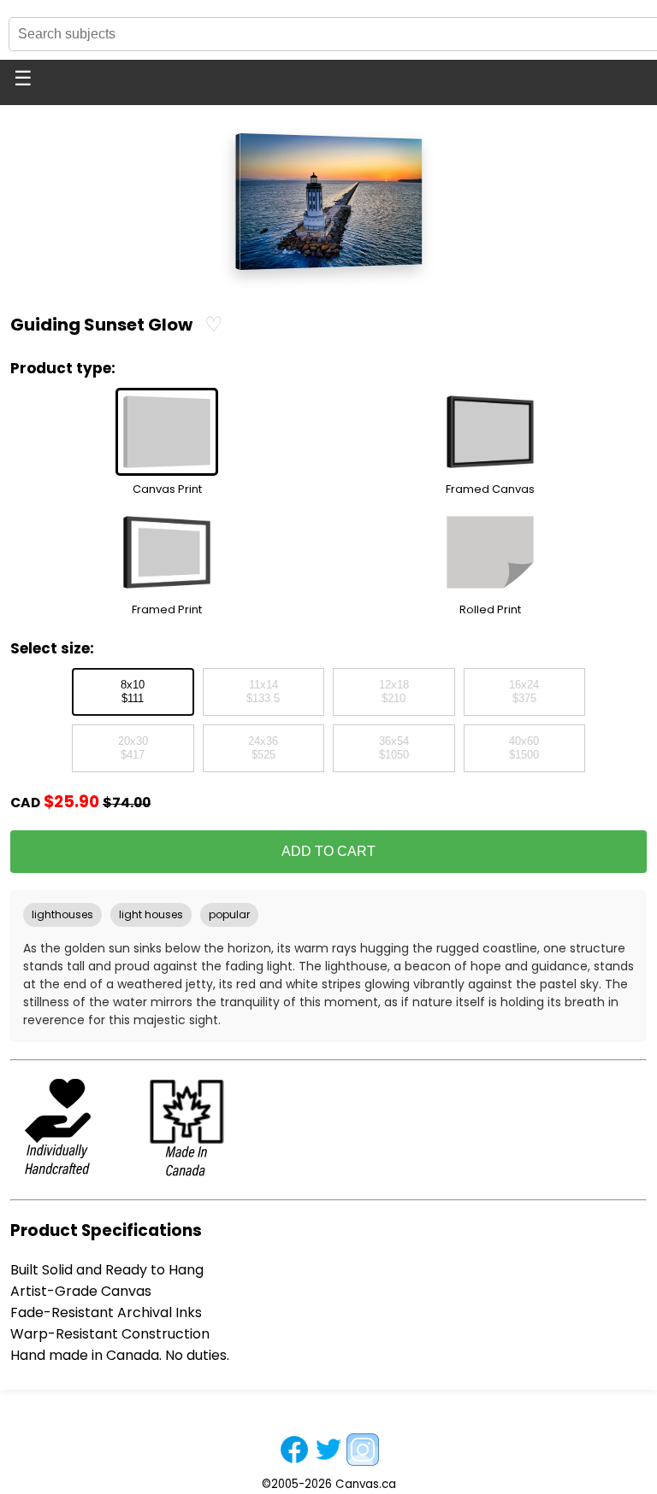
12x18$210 (394, 692)
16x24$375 (524, 692)
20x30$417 (133, 748)
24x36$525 (263, 748)
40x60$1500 (524, 748)
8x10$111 (133, 692)
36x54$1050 (394, 748)
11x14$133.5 (263, 692)
